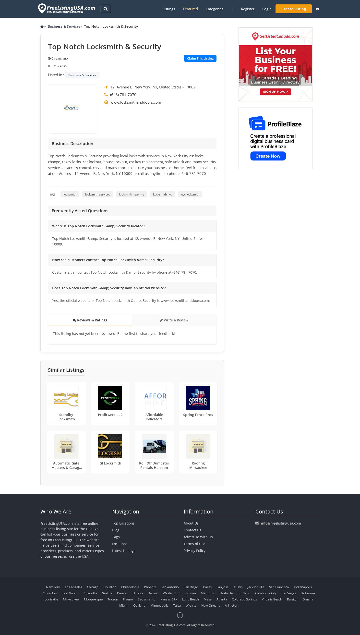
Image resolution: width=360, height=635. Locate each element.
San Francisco (279, 587)
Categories (214, 8)
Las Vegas (289, 593)
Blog (115, 530)
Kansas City (168, 599)
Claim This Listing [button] (200, 58)
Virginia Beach (272, 599)
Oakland (139, 605)
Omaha (307, 599)
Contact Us (192, 530)
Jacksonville (256, 587)
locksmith (69, 194)
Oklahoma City (266, 593)
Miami (123, 605)
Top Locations (123, 523)
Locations (120, 543)
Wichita (191, 605)
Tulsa (177, 605)
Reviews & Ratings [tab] (91, 320)
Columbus (50, 593)
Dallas (207, 587)
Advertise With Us (198, 537)
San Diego (191, 587)
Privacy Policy (194, 550)
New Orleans (210, 605)
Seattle (107, 593)
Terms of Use (194, 543)
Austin (238, 587)
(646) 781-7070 (123, 94)
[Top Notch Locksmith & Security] (72, 108)
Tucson (113, 599)
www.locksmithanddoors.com (135, 102)
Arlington (231, 605)
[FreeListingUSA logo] (66, 8)
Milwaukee (71, 599)
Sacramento (147, 599)
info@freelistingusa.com (281, 523)
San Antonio (170, 587)
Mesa (208, 599)
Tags (116, 537)
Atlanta (221, 599)
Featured (190, 8)
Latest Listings (123, 550)
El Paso (137, 593)
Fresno (128, 599)
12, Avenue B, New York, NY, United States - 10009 (153, 87)
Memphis (208, 593)
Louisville (51, 599)
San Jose (222, 587)
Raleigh (292, 599)
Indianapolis (303, 587)
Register (247, 8)
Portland (244, 593)
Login (267, 8)
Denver (122, 593)
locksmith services (97, 194)
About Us (191, 523)
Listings (168, 8)
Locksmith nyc (162, 194)
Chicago (92, 587)
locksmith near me (131, 194)
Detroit (153, 593)
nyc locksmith (190, 194)
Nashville (226, 593)
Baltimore (308, 593)
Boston (190, 593)
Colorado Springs (244, 599)
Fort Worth (70, 593)
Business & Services (64, 26)
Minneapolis (159, 605)
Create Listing (293, 8)
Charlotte (90, 593)
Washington (171, 593)
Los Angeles (73, 587)
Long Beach (190, 599)
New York (53, 587)
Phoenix (150, 587)
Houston (109, 587)
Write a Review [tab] (175, 320)
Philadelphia (130, 587)
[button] (317, 8)
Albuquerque (93, 599)
